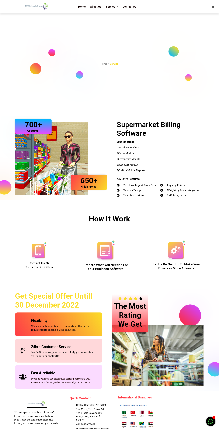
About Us (95, 6)
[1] (210, 422)
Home (82, 6)
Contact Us (129, 6)
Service (110, 6)
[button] (112, 6)
